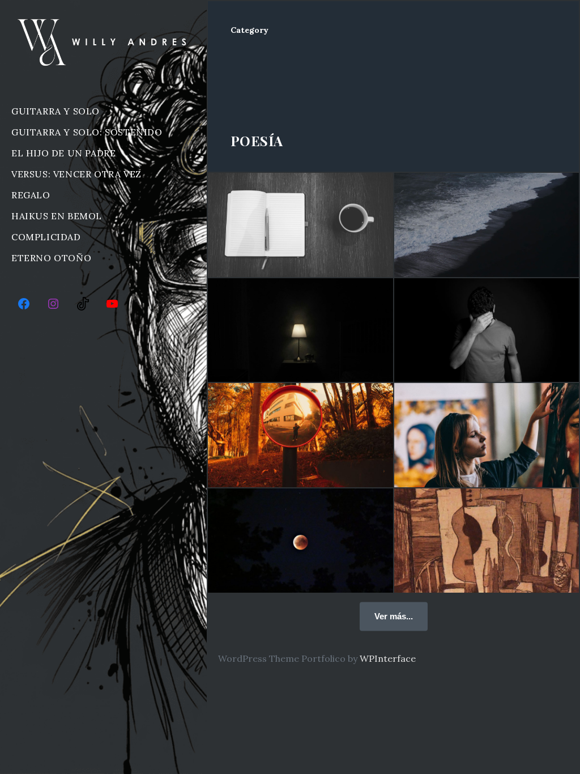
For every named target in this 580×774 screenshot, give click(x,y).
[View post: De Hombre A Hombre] (300, 435)
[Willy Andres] (103, 42)
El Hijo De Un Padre (63, 153)
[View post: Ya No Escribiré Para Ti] (300, 225)
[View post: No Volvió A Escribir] (300, 330)
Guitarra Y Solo (55, 111)
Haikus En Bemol (56, 216)
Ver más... (393, 615)
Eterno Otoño (51, 257)
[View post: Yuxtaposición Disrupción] (486, 540)
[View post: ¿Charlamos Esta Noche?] (486, 225)
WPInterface (388, 658)
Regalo (30, 195)
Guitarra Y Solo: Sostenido (87, 132)
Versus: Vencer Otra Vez (76, 174)
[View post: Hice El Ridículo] (486, 330)
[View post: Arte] (486, 435)
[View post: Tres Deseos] (300, 540)
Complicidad (46, 237)
